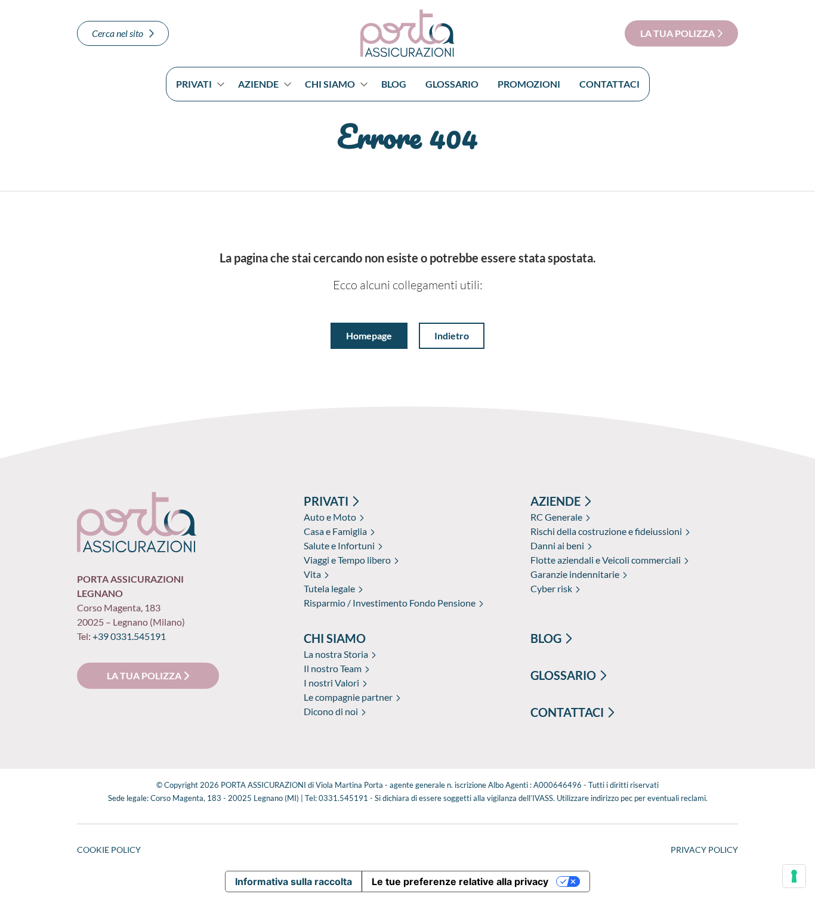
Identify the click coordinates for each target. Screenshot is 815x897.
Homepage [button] (369, 335)
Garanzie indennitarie (574, 574)
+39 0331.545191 (129, 636)
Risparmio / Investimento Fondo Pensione (390, 602)
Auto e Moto (330, 516)
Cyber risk (551, 588)
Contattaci (609, 83)
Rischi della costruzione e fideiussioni (606, 531)
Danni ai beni (557, 545)
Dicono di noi (331, 711)
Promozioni (529, 83)
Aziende (258, 83)
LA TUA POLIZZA (678, 33)
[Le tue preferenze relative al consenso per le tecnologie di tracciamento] (794, 876)
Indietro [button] (451, 335)
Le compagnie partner (348, 697)
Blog (393, 83)
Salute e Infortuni (339, 545)
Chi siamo (330, 83)
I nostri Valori (331, 682)
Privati (194, 83)
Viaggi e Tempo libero (347, 559)
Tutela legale (329, 588)
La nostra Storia (336, 654)
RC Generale (556, 516)
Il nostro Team (333, 668)
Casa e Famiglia (335, 531)
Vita (312, 574)
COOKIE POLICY (109, 850)
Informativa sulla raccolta (293, 881)
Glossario (451, 83)
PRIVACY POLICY (704, 850)
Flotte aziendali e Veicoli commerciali (605, 559)
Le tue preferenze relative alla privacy (460, 881)
